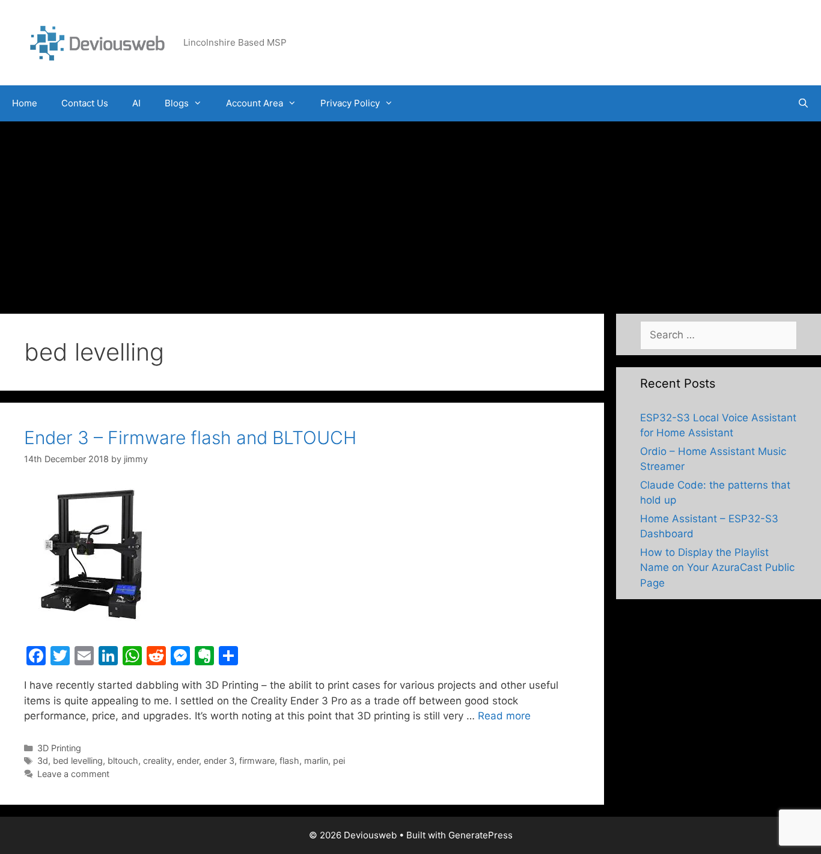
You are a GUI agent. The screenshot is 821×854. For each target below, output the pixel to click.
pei (339, 760)
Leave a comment (73, 774)
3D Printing (59, 748)
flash (289, 760)
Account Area (254, 103)
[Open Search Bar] (803, 103)
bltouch (123, 760)
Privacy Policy (350, 103)
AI (136, 103)
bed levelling (78, 760)
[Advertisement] (410, 211)
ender (188, 760)
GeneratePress (480, 835)
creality (157, 760)
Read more (504, 716)
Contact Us (84, 103)
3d (42, 760)
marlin (316, 760)
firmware (257, 760)
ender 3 (219, 760)
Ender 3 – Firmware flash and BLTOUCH (190, 437)
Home (24, 103)
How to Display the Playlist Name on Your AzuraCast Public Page (717, 567)
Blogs (177, 103)
